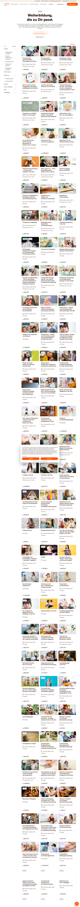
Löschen (14, 46)
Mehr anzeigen (7, 71)
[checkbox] (4, 52)
